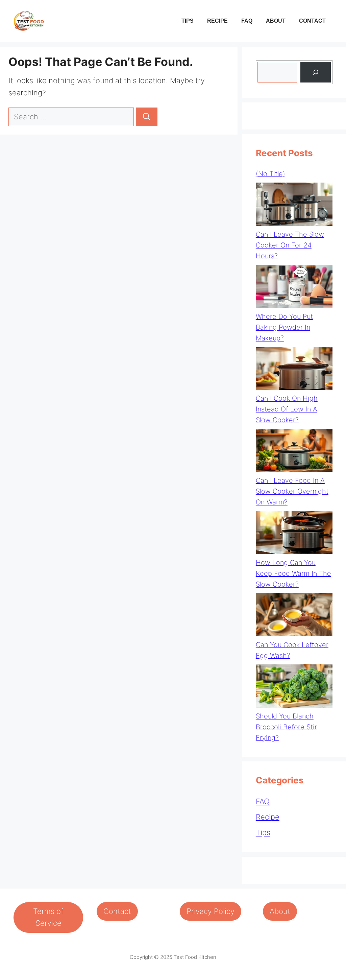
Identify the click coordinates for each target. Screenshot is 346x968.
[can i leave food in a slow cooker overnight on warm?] (294, 452)
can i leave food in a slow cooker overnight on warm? (292, 491)
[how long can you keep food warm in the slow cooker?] (294, 534)
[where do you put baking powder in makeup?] (294, 288)
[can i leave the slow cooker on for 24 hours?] (294, 206)
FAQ (246, 21)
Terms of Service (48, 917)
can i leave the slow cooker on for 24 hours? (290, 245)
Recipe (217, 21)
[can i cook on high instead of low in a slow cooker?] (294, 370)
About (276, 21)
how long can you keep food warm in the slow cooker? (293, 573)
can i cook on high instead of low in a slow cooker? (287, 409)
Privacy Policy (210, 911)
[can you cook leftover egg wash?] (294, 616)
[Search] (146, 117)
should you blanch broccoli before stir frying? (286, 727)
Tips (187, 21)
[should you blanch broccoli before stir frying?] (294, 687)
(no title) (270, 174)
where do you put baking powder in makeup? (284, 327)
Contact (312, 21)
